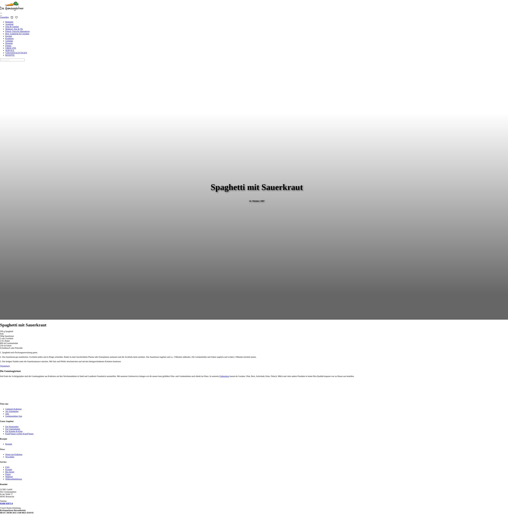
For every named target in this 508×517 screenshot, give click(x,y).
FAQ (7, 467)
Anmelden (4, 17)
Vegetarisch (5, 366)
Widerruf (9, 477)
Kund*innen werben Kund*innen (19, 434)
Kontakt (8, 469)
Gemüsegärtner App (13, 416)
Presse (8, 474)
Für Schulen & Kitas (13, 431)
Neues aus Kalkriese (13, 454)
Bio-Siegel (9, 472)
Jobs (7, 414)
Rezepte (8, 444)
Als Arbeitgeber (12, 411)
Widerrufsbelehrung (13, 479)
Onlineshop (224, 376)
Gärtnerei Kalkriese (13, 409)
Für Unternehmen (12, 429)
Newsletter (9, 457)
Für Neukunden (12, 426)
